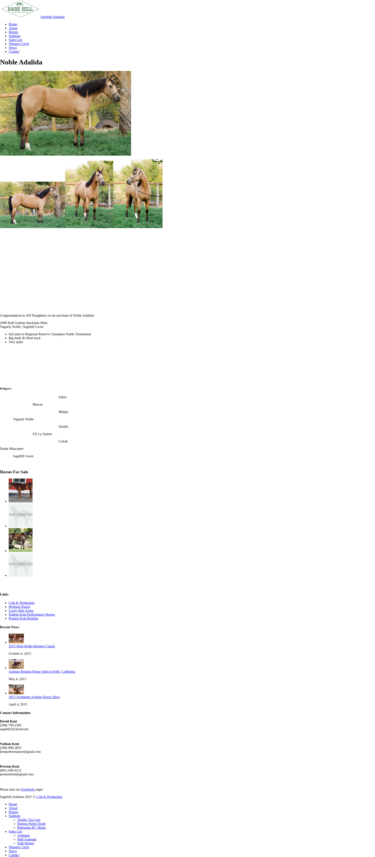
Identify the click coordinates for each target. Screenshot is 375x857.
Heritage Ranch (19, 607)
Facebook (28, 789)
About (13, 808)
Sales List (15, 831)
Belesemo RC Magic (31, 827)
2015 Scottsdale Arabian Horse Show (34, 697)
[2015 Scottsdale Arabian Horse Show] (16, 693)
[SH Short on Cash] (21, 501)
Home (13, 804)
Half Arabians (26, 839)
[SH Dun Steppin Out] (21, 551)
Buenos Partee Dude (31, 824)
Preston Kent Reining (23, 618)
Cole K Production (22, 603)
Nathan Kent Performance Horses (32, 614)
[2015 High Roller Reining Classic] (16, 642)
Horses (13, 812)
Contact (14, 855)
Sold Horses (25, 843)
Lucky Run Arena (21, 610)
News (13, 851)
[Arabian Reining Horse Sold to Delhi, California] (16, 667)
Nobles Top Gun (28, 820)
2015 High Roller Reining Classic (32, 646)
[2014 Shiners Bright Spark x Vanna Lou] (21, 575)
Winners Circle (19, 847)
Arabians (23, 835)
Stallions (14, 816)
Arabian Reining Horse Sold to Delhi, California (42, 671)
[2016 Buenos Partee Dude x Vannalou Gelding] (21, 526)
